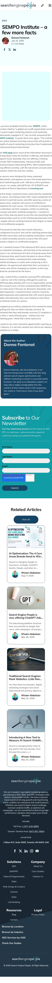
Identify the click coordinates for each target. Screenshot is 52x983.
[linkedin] (26, 850)
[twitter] (20, 850)
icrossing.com (36, 188)
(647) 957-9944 (36, 831)
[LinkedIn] (14, 50)
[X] (9, 50)
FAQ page (8, 152)
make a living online (24, 385)
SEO (4, 20)
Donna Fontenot (19, 344)
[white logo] (26, 779)
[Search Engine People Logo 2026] (18, 2)
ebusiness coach (35, 382)
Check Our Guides (11, 943)
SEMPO (36, 126)
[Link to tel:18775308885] (42, 5)
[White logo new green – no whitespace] (26, 957)
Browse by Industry (12, 932)
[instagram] (31, 850)
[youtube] (37, 850)
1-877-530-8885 (30, 826)
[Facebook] (4, 50)
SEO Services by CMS (13, 937)
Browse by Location (13, 926)
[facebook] (14, 850)
